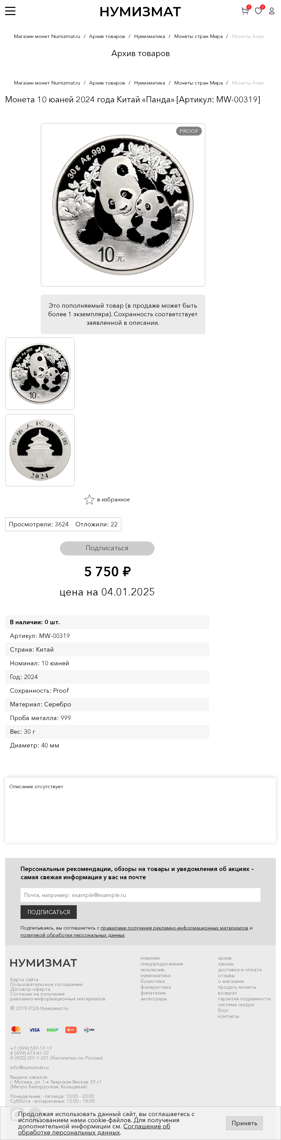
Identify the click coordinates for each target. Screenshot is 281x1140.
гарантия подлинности (244, 999)
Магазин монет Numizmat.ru (47, 36)
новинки (150, 958)
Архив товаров (107, 36)
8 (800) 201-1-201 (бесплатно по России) (56, 1058)
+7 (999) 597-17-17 (31, 1048)
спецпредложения (161, 964)
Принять (244, 1123)
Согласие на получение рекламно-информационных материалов (58, 996)
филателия (153, 993)
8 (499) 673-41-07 (29, 1053)
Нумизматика (149, 36)
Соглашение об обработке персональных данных (94, 1129)
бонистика (152, 981)
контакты (228, 1016)
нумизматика (155, 975)
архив (225, 958)
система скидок (236, 1004)
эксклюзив (152, 969)
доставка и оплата (239, 969)
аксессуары (153, 999)
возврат (227, 993)
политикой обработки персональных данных (73, 935)
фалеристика (155, 987)
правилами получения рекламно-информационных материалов (174, 928)
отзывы (226, 975)
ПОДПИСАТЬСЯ (48, 912)
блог (223, 1010)
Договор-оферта (30, 989)
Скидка (20, 113)
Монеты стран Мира (198, 36)
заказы (226, 964)
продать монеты (237, 987)
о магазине (231, 981)
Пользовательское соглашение (46, 984)
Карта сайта (24, 979)
